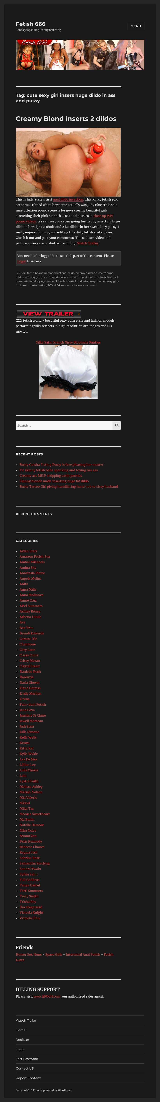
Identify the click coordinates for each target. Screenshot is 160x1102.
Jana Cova (27, 710)
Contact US (25, 1068)
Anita (24, 584)
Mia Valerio (28, 798)
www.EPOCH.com (47, 996)
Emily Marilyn (30, 693)
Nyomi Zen (28, 836)
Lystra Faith (29, 781)
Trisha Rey (28, 902)
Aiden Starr (28, 551)
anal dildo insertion (68, 199)
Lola (23, 776)
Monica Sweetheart (35, 814)
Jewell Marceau (31, 721)
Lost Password (27, 1059)
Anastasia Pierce (32, 573)
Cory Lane (27, 650)
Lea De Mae (28, 759)
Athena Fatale (30, 617)
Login (21, 261)
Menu (136, 26)
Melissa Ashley (31, 787)
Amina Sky (28, 567)
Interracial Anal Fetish (83, 954)
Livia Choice (29, 770)
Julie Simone (29, 732)
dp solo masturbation (98, 277)
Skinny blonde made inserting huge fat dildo (54, 481)
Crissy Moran (30, 661)
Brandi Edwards (32, 633)
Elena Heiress (30, 688)
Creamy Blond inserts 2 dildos (66, 118)
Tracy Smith (29, 896)
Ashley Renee (30, 611)
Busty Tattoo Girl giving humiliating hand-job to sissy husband (69, 486)
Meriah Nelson (31, 792)
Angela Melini (30, 578)
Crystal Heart (30, 666)
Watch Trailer (87, 243)
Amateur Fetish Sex (35, 557)
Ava (22, 622)
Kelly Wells (28, 737)
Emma (25, 699)
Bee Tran (27, 628)
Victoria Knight (32, 913)
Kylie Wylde (29, 754)
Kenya (24, 743)
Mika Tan (27, 809)
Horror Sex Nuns (29, 954)
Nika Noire (28, 830)
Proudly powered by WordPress (52, 1090)
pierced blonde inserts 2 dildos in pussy (71, 281)
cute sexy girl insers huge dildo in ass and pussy (54, 277)
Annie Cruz (28, 600)
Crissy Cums (29, 655)
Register (22, 1040)
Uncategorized (31, 907)
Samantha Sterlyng (35, 863)
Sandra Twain (30, 869)
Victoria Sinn (30, 918)
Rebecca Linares (32, 847)
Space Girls (53, 954)
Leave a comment (85, 285)
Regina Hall (28, 852)
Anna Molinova (31, 595)
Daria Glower (30, 683)
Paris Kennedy (31, 841)
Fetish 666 (30, 24)
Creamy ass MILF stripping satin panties (51, 476)
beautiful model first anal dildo (55, 272)
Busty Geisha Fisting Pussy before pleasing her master (61, 465)
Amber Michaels (32, 562)
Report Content (28, 1078)
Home (21, 1030)
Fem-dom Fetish (33, 704)
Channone (28, 644)
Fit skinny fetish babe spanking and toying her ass (59, 470)
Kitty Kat (27, 748)
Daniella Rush (30, 672)
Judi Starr (25, 272)
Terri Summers (31, 891)
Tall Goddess (29, 880)
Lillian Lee (28, 765)
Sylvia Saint (29, 874)
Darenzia (27, 677)
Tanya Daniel (30, 885)
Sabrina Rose (30, 858)
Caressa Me (28, 639)
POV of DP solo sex (59, 285)
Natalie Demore (32, 825)
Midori (25, 803)
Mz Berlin (27, 819)
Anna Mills (28, 589)
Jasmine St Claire (33, 715)
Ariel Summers (31, 606)
